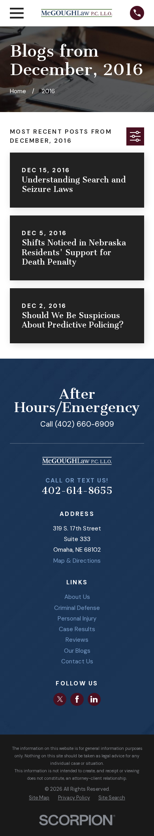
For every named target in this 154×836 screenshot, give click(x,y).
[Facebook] (77, 699)
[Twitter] (60, 699)
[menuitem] (39, 798)
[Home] (76, 13)
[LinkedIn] (94, 699)
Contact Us (77, 661)
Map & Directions (77, 561)
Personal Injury (77, 618)
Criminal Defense (77, 608)
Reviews (77, 640)
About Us (77, 597)
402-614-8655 (77, 490)
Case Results (77, 629)
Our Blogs (77, 651)
